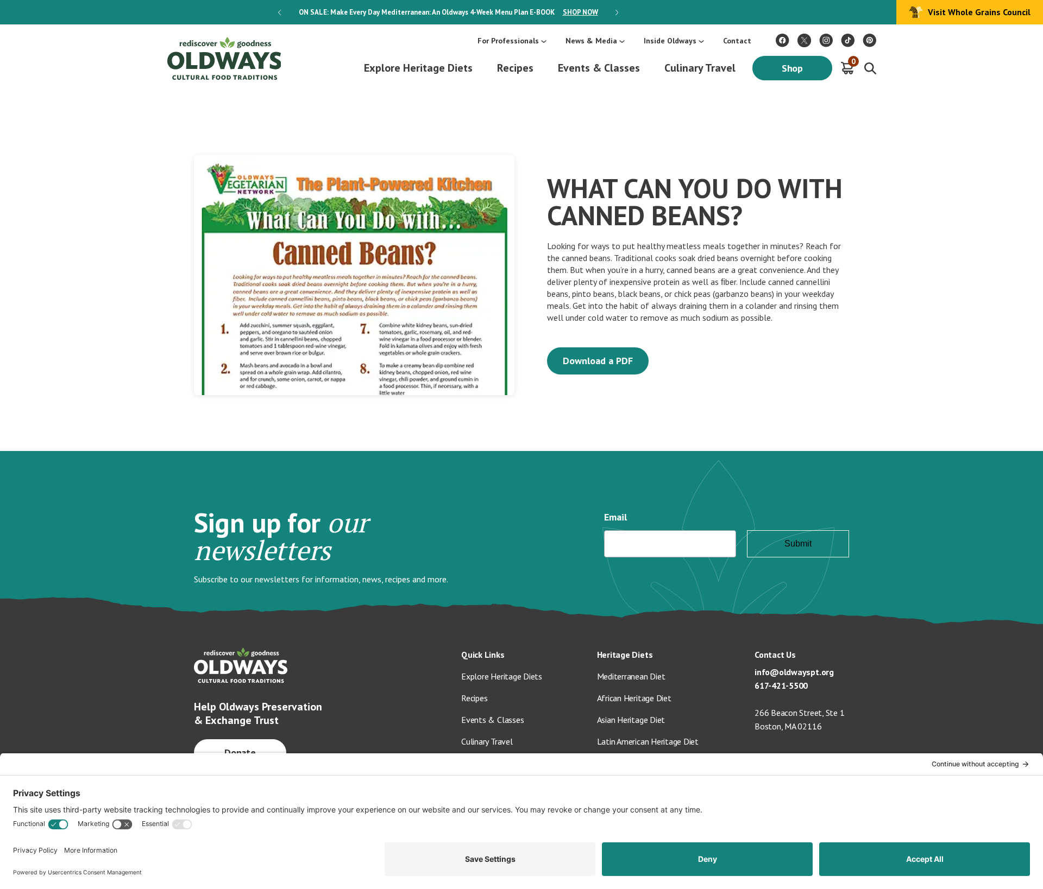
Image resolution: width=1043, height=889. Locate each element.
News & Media (591, 41)
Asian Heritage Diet (631, 719)
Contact (737, 41)
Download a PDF (598, 360)
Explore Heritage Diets (418, 68)
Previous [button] (279, 12)
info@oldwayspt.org (794, 671)
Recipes (515, 68)
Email (615, 517)
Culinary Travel (700, 68)
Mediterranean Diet (631, 676)
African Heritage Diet (634, 698)
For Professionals (508, 41)
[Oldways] (224, 58)
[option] (448, 12)
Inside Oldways (670, 41)
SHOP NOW (580, 12)
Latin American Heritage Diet (648, 741)
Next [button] (616, 12)
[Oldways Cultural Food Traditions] (782, 40)
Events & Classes (599, 68)
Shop (792, 68)
